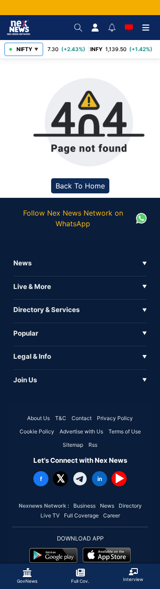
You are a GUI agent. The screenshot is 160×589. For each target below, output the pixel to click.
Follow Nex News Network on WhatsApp (73, 218)
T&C (60, 418)
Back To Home (80, 185)
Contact (82, 418)
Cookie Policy (37, 431)
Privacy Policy (115, 418)
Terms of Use (124, 431)
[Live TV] (129, 28)
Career (111, 515)
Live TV (50, 515)
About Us (38, 418)
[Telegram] (80, 478)
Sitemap (73, 444)
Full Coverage (81, 515)
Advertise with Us (81, 431)
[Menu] (146, 28)
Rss (92, 444)
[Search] (78, 28)
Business (84, 505)
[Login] (95, 28)
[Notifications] (112, 28)
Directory (130, 505)
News (107, 505)
